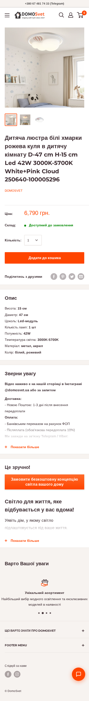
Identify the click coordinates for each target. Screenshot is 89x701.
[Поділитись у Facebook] (54, 276)
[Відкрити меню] (7, 15)
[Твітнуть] (72, 276)
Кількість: (13, 240)
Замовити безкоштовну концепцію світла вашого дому (44, 482)
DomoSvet (14, 190)
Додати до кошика (44, 258)
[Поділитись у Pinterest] (63, 276)
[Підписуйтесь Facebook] (8, 674)
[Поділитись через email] (81, 276)
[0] (80, 15)
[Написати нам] (78, 674)
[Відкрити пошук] (61, 15)
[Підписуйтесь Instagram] (17, 674)
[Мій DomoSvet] (70, 15)
